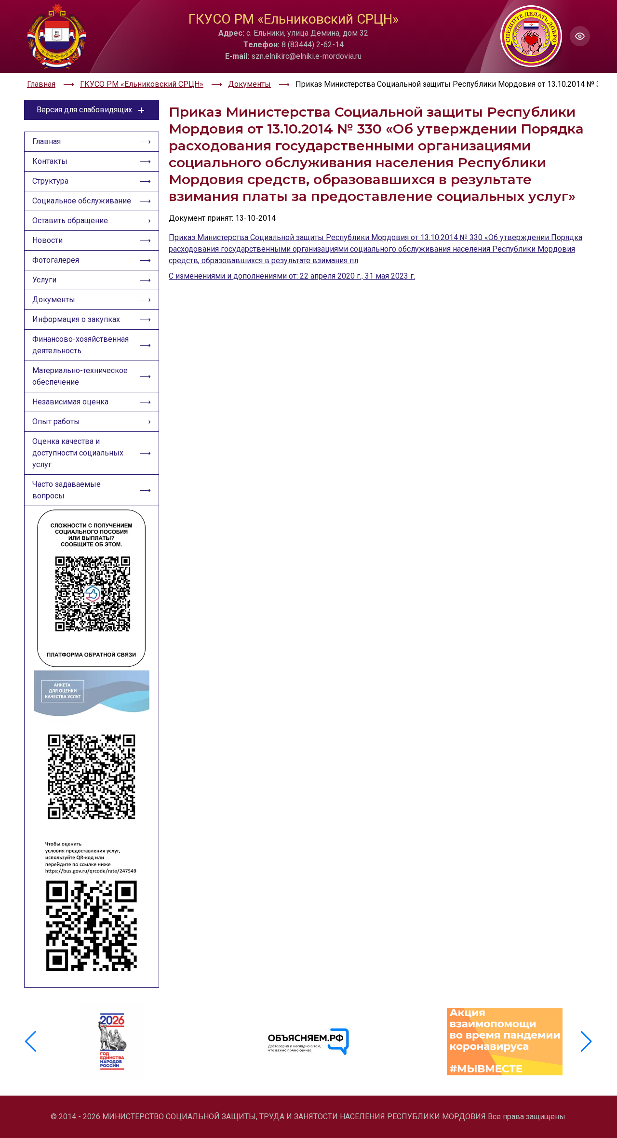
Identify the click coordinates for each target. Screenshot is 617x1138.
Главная (46, 141)
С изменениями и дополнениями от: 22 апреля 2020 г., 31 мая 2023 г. (292, 276)
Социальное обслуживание (81, 200)
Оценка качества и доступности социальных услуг (77, 453)
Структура (50, 181)
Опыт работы (56, 421)
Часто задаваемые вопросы (66, 490)
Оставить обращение (70, 220)
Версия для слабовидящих (84, 109)
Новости (47, 240)
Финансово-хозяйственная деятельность (80, 345)
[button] (586, 1041)
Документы (53, 299)
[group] (112, 1041)
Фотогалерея (55, 260)
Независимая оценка (70, 401)
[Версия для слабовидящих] (580, 36)
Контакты (49, 161)
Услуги (44, 279)
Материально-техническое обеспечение (80, 376)
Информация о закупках (76, 319)
